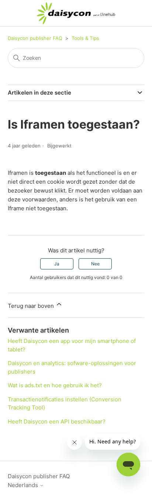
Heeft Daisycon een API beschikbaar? (57, 421)
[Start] (76, 13)
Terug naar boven (31, 305)
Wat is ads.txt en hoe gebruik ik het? (55, 385)
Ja (56, 263)
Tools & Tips (85, 38)
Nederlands (23, 485)
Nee (95, 263)
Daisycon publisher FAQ (35, 38)
